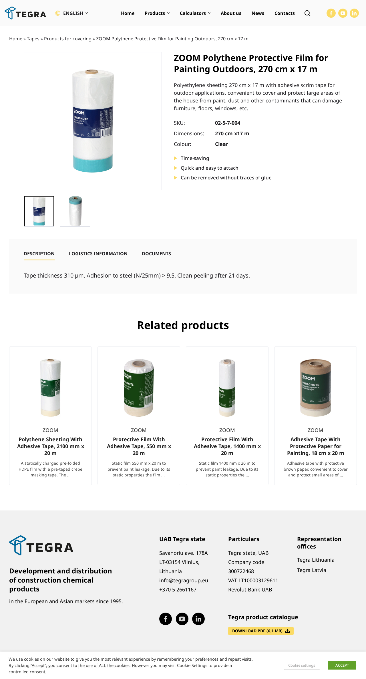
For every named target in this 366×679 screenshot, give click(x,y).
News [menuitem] (258, 13)
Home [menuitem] (127, 13)
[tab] (39, 253)
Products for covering (68, 38)
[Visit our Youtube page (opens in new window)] (342, 13)
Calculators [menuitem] (193, 13)
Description (39, 253)
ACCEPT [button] (342, 665)
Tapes (33, 38)
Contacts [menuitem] (284, 13)
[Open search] (307, 13)
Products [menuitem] (155, 13)
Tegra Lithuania (316, 559)
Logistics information (98, 253)
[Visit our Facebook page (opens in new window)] (331, 13)
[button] (71, 13)
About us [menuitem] (231, 13)
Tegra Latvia (311, 570)
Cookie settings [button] (301, 665)
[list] (183, 420)
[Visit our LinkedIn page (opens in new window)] (354, 13)
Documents (156, 253)
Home (15, 38)
